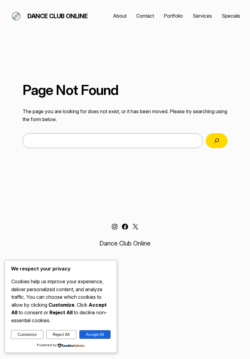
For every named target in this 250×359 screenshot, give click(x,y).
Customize (27, 334)
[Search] (216, 140)
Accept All (95, 334)
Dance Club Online (57, 16)
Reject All (61, 334)
